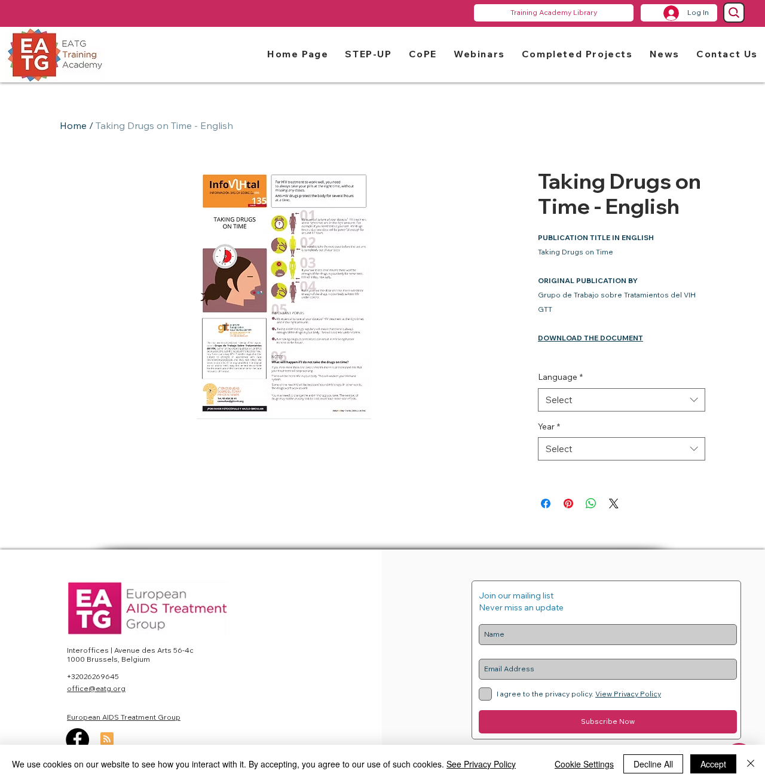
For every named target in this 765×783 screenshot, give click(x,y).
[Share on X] (614, 503)
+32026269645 (93, 676)
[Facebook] (77, 739)
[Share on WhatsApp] (591, 503)
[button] (368, 53)
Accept (713, 764)
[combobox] (621, 400)
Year (549, 426)
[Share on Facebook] (545, 503)
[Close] (750, 763)
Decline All (653, 764)
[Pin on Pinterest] (568, 503)
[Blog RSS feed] (107, 739)
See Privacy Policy (481, 764)
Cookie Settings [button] (584, 764)
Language (560, 376)
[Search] (734, 12)
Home (73, 125)
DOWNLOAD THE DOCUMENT (590, 337)
